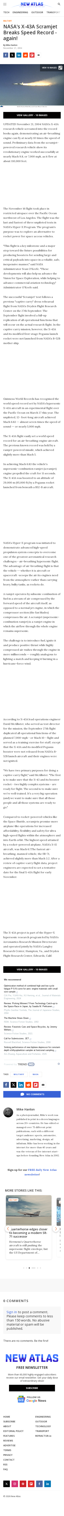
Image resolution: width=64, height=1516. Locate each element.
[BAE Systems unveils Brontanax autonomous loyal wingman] (32, 1210)
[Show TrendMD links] (58, 1063)
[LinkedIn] (18, 55)
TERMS (7, 1450)
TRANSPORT (53, 12)
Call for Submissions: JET (16, 1038)
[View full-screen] (60, 68)
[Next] (56, 1228)
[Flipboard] (32, 55)
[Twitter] (12, 55)
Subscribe (32, 1388)
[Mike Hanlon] (8, 1112)
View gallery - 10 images (32, 115)
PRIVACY (7, 1454)
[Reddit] (25, 55)
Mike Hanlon (25, 1109)
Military (7, 21)
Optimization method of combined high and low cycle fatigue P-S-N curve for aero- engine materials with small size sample (31, 989)
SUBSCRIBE (9, 1421)
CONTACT (9, 1459)
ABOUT (7, 1426)
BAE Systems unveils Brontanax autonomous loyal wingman (30, 1232)
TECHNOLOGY (43, 1426)
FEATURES (9, 1435)
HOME (6, 1416)
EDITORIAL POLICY (13, 1431)
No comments (35, 1094)
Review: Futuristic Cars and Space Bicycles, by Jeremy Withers (30, 1028)
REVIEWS (8, 1440)
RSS (5, 1464)
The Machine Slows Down (16, 1018)
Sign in (12, 1312)
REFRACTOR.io (43, 1435)
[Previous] (8, 1228)
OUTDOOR (37, 12)
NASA (36, 1074)
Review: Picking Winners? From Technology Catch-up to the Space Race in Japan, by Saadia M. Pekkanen (30, 1005)
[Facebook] (5, 55)
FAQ (5, 1469)
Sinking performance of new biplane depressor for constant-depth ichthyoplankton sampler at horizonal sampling (32, 1048)
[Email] (38, 55)
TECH (6, 12)
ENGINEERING (20, 12)
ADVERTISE (9, 1445)
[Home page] (32, 5)
